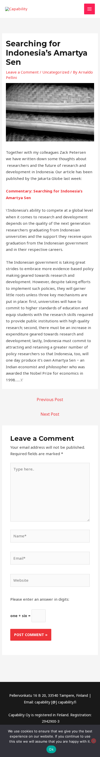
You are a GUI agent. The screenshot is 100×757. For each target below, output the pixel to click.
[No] (93, 740)
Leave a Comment (22, 72)
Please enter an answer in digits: (39, 599)
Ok (51, 749)
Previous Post (50, 399)
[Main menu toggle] (89, 9)
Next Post (50, 414)
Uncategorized (55, 72)
